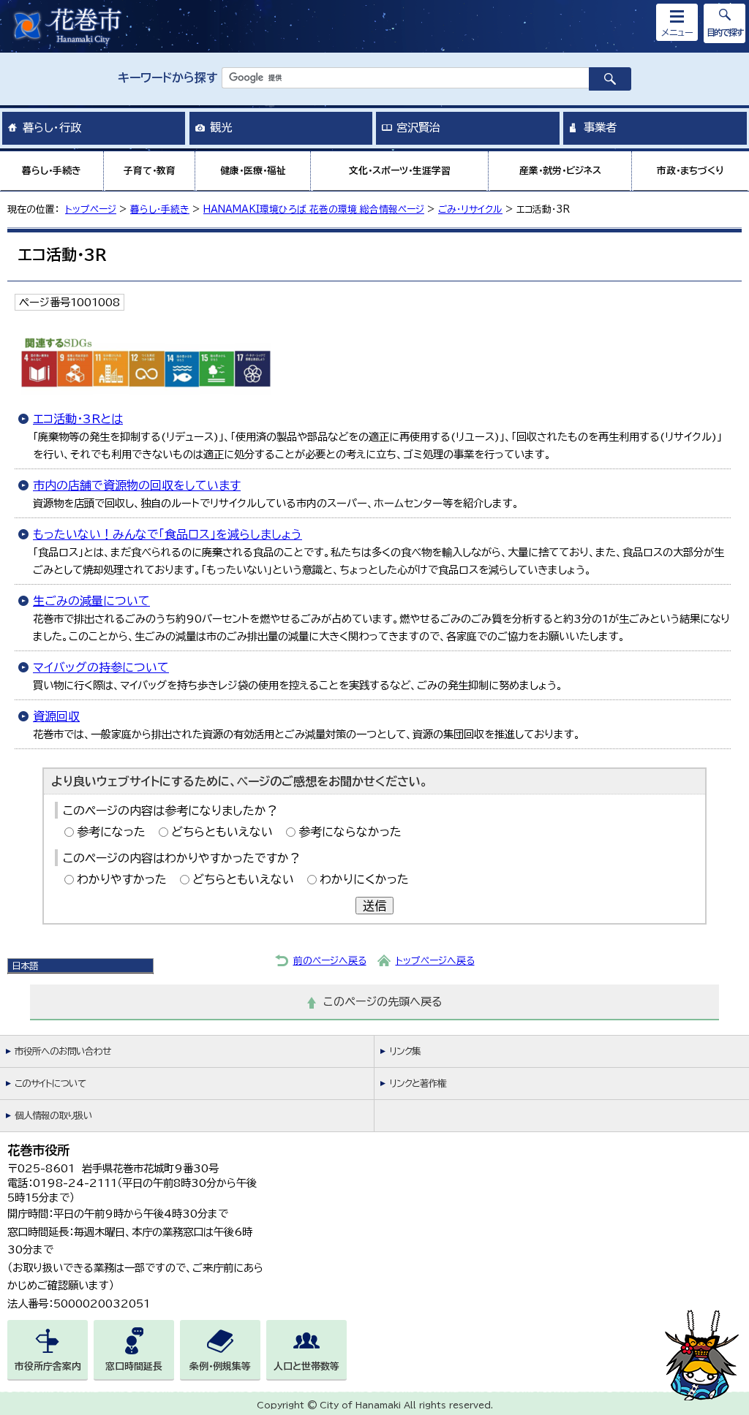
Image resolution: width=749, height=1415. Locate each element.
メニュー (677, 32)
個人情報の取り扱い (53, 1115)
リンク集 (405, 1051)
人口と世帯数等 (306, 1366)
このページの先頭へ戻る (383, 1001)
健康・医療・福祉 (253, 170)
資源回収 (56, 716)
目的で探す (725, 32)
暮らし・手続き (51, 170)
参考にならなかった (350, 832)
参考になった (111, 832)
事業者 (600, 127)
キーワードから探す (168, 77)
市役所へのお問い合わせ (62, 1051)
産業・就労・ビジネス (560, 170)
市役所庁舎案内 (48, 1366)
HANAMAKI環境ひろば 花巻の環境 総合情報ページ (313, 209)
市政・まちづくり (690, 170)
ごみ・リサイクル (470, 209)
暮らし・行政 (52, 127)
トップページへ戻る (435, 961)
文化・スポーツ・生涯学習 (400, 170)
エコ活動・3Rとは (78, 419)
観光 (221, 127)
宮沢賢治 (418, 127)
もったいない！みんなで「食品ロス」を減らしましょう (167, 534)
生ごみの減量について (91, 601)
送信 (374, 905)
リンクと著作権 (417, 1083)
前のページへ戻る (329, 961)
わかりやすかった (122, 879)
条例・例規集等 (220, 1366)
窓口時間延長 (133, 1366)
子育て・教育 (150, 170)
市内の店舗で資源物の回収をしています (137, 485)
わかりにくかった (364, 879)
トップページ (90, 209)
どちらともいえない (222, 832)
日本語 (25, 965)
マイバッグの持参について (101, 667)
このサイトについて (50, 1083)
